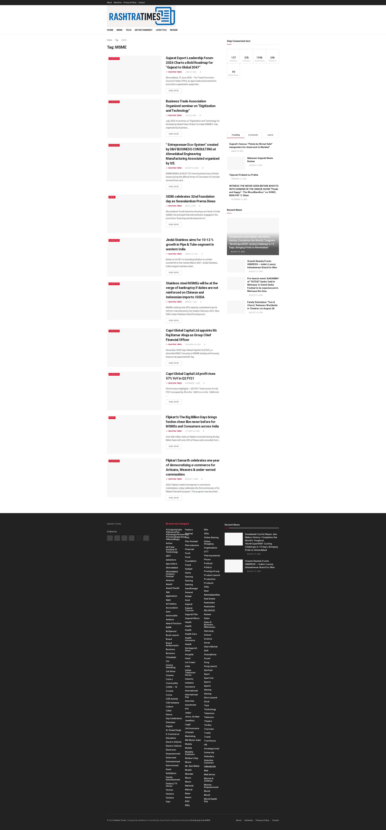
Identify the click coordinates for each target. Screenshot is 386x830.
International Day (191, 695)
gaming (189, 576)
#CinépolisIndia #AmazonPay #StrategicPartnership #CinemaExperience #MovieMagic (177, 534)
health (188, 626)
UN (205, 744)
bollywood (171, 631)
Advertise (118, 3)
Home (110, 30)
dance (169, 714)
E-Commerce (172, 734)
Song (206, 662)
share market (211, 646)
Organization (210, 548)
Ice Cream (190, 662)
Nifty (187, 805)
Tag (116, 40)
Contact (141, 3)
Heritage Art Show (191, 649)
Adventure (171, 560)
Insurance (190, 687)
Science (208, 639)
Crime (169, 695)
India (187, 666)
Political (208, 563)
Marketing (190, 736)
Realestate (209, 602)
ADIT (168, 556)
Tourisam (209, 729)
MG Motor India (193, 740)
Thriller (208, 725)
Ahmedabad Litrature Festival (172, 574)
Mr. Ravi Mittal (192, 766)
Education (171, 738)
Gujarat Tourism (189, 609)
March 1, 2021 (191, 302)
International (191, 690)
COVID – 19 (171, 687)
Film (187, 537)
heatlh (188, 644)
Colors (169, 679)
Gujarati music (192, 618)
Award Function (173, 623)
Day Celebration (174, 718)
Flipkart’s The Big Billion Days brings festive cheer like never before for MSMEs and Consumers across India (192, 421)
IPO (187, 709)
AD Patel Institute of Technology (172, 549)
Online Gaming (211, 537)
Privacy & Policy (129, 3)
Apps (112, 418)
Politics (208, 567)
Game (188, 573)
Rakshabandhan (212, 595)
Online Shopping (209, 542)
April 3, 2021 (190, 206)
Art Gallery (171, 604)
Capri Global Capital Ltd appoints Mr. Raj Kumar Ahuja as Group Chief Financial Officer (191, 335)
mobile (188, 748)
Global (188, 596)
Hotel (187, 658)
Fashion (170, 794)
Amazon (170, 580)
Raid (206, 591)
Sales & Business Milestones (209, 624)
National (189, 785)
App (168, 592)
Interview (189, 701)
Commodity (172, 683)
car (167, 661)
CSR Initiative (172, 703)
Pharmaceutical (212, 555)
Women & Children (209, 779)
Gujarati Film (191, 614)
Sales (207, 618)
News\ (188, 797)
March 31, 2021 (191, 254)
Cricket (169, 691)
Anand (169, 584)
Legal (188, 724)
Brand (169, 639)
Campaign (171, 657)
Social (207, 658)
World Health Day (210, 800)
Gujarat (188, 604)
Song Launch (210, 666)
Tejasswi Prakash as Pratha (243, 175)
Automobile (171, 615)
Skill (206, 650)
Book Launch (172, 635)
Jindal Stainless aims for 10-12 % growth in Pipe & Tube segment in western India (190, 244)
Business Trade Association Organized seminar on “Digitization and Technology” (190, 105)
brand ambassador (172, 644)
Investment (190, 705)
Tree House (210, 741)
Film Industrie (192, 545)
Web (206, 770)
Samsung (209, 631)
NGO (187, 801)
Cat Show (170, 671)
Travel (207, 737)
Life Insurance (192, 728)
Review (173, 30)
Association (172, 608)
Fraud (188, 565)
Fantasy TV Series (171, 784)
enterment (171, 757)
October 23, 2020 (192, 431)
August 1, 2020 (191, 479)
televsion (209, 717)
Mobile (188, 744)
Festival (189, 533)
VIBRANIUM (210, 766)
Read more (174, 91)
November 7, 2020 (192, 383)
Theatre (208, 721)
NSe (206, 529)
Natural (188, 789)
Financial (189, 549)
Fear (168, 801)
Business (114, 59)
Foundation (190, 561)
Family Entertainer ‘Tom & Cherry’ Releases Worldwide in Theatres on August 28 (262, 305)
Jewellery (190, 720)
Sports (207, 682)
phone (207, 559)
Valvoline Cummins (209, 761)
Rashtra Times (175, 72)
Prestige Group (211, 571)
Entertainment (144, 30)
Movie (188, 762)
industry (189, 679)
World (207, 791)
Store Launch (210, 697)
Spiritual (208, 670)
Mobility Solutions (190, 753)
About (109, 3)
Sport (207, 674)
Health (188, 622)
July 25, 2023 (190, 115)
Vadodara (209, 756)
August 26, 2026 (256, 312)
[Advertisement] (253, 105)
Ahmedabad (172, 567)
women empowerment (211, 786)
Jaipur (188, 712)
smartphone (210, 654)
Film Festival (191, 541)
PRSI (206, 587)
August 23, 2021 (192, 168)
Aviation (170, 619)
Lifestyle (161, 30)
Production (209, 579)
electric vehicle (173, 746)
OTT (206, 551)
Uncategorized (211, 748)
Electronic (171, 750)
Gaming (189, 580)
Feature (189, 529)
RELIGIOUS (209, 610)
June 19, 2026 (190, 72)
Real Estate (209, 599)
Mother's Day (191, 758)
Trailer (207, 733)
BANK (111, 197)
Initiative (189, 683)
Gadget (188, 569)
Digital (169, 726)
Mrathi (188, 770)
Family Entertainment (173, 778)
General (189, 592)
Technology (210, 709)
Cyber (169, 710)
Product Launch (212, 575)
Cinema (170, 675)
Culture (169, 706)
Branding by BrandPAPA (200, 820)
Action (169, 543)
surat (206, 701)
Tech (128, 30)
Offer (206, 533)
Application (171, 596)
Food (187, 553)
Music (188, 778)
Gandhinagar (191, 588)
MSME (124, 40)
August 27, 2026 (238, 252)
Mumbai (189, 774)
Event (168, 769)
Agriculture (171, 564)
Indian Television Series (190, 672)
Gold (187, 600)
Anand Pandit (172, 588)
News (119, 30)
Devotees (170, 722)
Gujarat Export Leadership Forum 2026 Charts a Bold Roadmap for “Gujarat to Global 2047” (189, 62)
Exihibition (171, 773)
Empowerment (173, 754)
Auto (168, 611)
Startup (207, 690)
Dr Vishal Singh (173, 730)
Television (209, 713)
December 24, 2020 (193, 344)
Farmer (169, 790)
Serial (207, 643)
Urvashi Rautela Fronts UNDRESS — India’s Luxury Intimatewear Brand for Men (262, 264)
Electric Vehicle (173, 742)
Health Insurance (190, 639)
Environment (172, 765)
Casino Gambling (171, 666)
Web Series (209, 774)
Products (209, 583)
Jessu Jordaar (192, 716)
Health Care (191, 634)
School (207, 635)
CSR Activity (172, 699)
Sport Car (209, 678)
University (209, 752)
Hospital (189, 654)
